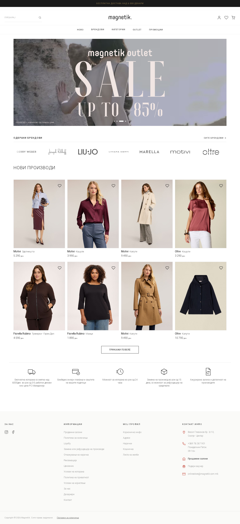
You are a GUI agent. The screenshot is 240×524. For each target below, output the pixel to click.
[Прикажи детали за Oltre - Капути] (200, 296)
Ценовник (69, 466)
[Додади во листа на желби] (60, 186)
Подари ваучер (195, 466)
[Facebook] (13, 432)
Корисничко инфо (132, 432)
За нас (67, 488)
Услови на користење (74, 483)
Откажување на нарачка (76, 454)
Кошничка (128, 449)
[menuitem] (80, 30)
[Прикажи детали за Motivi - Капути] (146, 214)
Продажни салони (73, 432)
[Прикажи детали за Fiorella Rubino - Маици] (93, 296)
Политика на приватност (76, 477)
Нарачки (127, 443)
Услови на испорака (74, 471)
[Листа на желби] (226, 18)
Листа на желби (131, 454)
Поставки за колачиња (68, 517)
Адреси (126, 438)
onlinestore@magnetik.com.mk (203, 474)
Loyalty (67, 443)
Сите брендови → (215, 138)
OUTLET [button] (137, 30)
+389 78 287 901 (196, 443)
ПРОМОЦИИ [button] (156, 30)
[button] (114, 121)
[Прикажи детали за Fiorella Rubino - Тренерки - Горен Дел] (39, 296)
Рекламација (70, 460)
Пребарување (40, 17)
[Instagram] (6, 432)
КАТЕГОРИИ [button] (118, 29)
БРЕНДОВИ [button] (97, 29)
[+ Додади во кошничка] (62, 256)
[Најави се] (219, 18)
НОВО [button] (80, 30)
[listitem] (36, 152)
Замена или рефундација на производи (84, 449)
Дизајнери (69, 494)
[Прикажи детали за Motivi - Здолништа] (39, 214)
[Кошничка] (233, 18)
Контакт (68, 500)
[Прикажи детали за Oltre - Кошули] (200, 214)
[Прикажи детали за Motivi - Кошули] (93, 214)
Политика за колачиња (76, 438)
